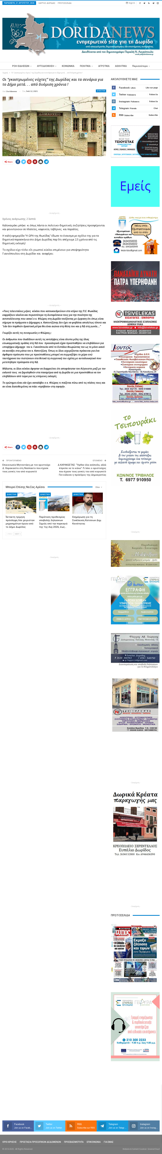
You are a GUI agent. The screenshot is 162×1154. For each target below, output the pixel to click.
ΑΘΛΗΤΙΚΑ (121, 66)
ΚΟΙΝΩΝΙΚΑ (68, 66)
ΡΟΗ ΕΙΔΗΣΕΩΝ (20, 66)
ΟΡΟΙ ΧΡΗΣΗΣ (9, 1142)
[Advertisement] (54, 189)
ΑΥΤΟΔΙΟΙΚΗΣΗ (45, 66)
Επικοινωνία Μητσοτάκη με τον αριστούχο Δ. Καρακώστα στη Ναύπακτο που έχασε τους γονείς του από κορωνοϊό (26, 468)
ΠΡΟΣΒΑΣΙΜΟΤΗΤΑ (74, 1142)
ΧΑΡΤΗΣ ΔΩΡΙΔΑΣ (46, 3)
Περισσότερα (140, 66)
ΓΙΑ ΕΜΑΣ (108, 1142)
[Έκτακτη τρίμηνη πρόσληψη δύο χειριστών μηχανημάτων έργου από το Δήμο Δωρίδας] (21, 503)
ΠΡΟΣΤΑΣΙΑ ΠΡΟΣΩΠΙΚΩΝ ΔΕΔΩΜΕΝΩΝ (40, 1142)
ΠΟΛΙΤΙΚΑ (85, 66)
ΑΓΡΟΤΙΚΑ (103, 66)
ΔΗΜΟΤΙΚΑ (101, 91)
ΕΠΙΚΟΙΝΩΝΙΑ (94, 1142)
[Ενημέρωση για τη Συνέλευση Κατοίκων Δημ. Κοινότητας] (87, 503)
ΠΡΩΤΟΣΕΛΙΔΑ (65, 3)
